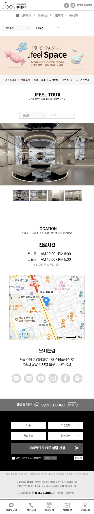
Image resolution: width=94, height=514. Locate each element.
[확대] (79, 299)
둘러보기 (40, 27)
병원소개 (10, 27)
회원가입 (88, 5)
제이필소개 (11, 474)
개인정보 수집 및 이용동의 (28, 458)
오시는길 (53, 80)
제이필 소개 (10, 80)
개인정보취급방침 (38, 474)
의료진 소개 (39, 80)
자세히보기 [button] (50, 458)
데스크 (53, 115)
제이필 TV (67, 80)
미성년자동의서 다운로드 (61, 474)
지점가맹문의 (82, 80)
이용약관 (23, 474)
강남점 (26, 115)
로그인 (80, 5)
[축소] (79, 306)
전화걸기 (72, 404)
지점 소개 (25, 80)
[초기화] (79, 315)
